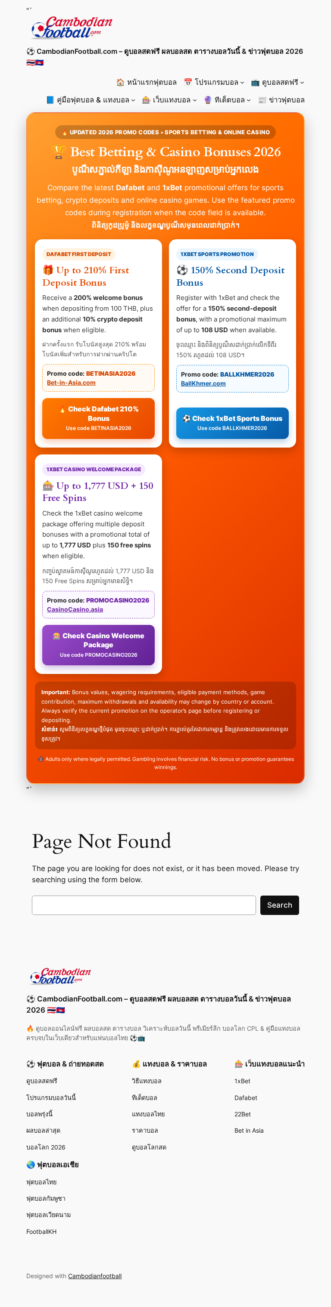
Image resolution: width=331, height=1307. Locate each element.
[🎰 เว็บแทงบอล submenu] (195, 100)
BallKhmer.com (203, 383)
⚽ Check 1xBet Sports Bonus (232, 423)
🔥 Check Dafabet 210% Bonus (98, 418)
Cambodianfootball (95, 1275)
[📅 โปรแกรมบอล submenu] (242, 82)
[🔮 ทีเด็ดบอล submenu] (249, 100)
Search (279, 905)
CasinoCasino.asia (75, 609)
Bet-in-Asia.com (71, 382)
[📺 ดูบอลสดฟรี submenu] (302, 82)
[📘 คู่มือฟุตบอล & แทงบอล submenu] (133, 100)
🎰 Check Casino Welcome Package (98, 644)
